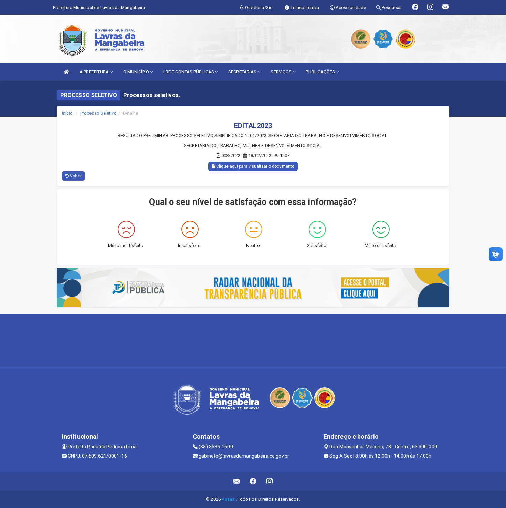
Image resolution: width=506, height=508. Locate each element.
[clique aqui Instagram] (270, 481)
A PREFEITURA (95, 71)
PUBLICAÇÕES (321, 71)
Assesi (229, 499)
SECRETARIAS (242, 71)
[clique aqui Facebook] (253, 481)
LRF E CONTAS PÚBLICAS (189, 71)
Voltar (75, 176)
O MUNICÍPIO (136, 71)
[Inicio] (66, 72)
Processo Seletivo (98, 113)
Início (67, 113)
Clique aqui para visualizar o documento (254, 166)
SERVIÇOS (282, 71)
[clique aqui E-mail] (237, 481)
